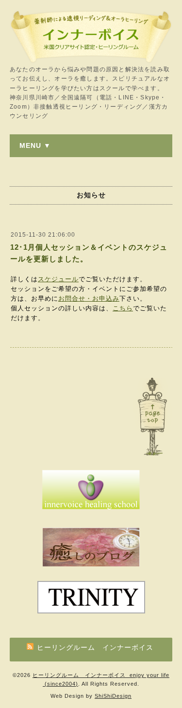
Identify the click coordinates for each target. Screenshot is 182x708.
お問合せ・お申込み (88, 298)
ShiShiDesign (113, 696)
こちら (123, 308)
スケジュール (58, 279)
